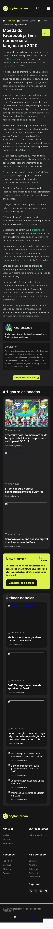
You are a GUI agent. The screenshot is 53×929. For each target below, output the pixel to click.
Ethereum (8, 843)
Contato (33, 860)
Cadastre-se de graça (21, 582)
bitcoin (38, 269)
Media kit (7, 868)
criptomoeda (38, 229)
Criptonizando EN (38, 835)
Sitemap (7, 864)
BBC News (8, 59)
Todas (6, 835)
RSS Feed (7, 860)
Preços (6, 873)
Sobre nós (34, 868)
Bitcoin (6, 839)
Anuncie (33, 864)
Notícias (11, 21)
